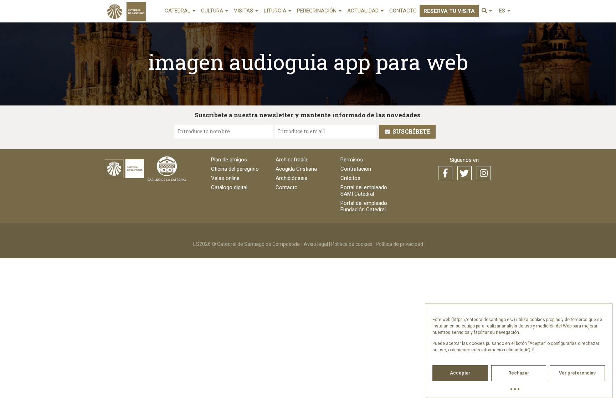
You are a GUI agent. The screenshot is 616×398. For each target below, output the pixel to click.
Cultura (213, 10)
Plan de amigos (229, 159)
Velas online (225, 178)
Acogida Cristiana (296, 169)
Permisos (351, 159)
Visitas (244, 10)
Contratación (355, 169)
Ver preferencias (577, 373)
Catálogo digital (229, 187)
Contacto (403, 10)
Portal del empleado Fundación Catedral (363, 206)
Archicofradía (291, 159)
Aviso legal (316, 244)
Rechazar (518, 373)
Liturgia (276, 10)
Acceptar (460, 373)
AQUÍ (529, 349)
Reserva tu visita (449, 11)
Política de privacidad (399, 244)
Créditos (350, 178)
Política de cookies (352, 244)
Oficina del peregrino (235, 169)
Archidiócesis (291, 178)
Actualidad (363, 10)
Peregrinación (317, 10)
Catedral (178, 10)
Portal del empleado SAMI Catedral (363, 190)
